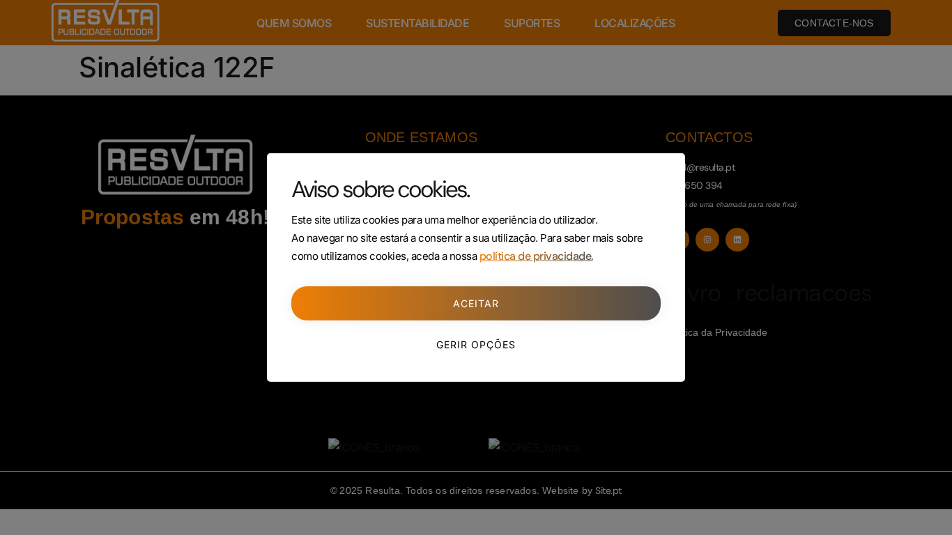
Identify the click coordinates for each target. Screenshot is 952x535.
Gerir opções (476, 344)
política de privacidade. (536, 256)
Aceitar (476, 303)
